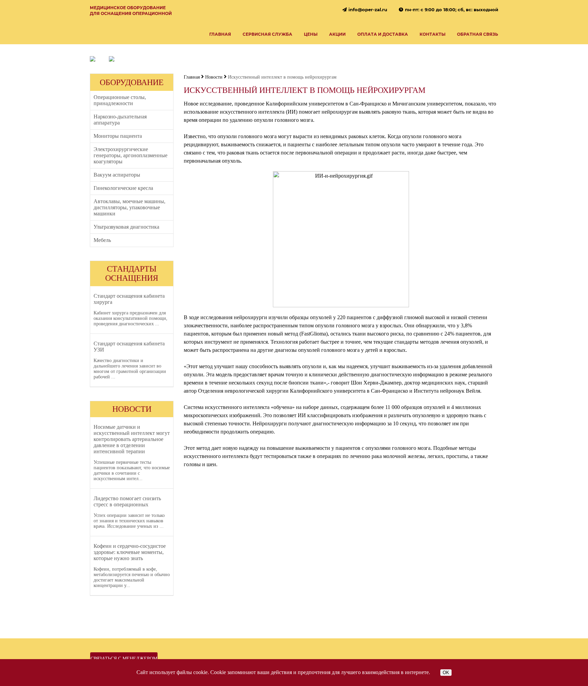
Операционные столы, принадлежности (120, 100)
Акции (337, 34)
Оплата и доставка (382, 34)
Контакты (432, 34)
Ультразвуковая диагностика (126, 227)
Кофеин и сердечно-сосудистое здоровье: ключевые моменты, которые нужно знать (130, 552)
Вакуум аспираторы (117, 175)
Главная (220, 34)
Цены (310, 34)
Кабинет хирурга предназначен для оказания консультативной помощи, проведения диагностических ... (130, 318)
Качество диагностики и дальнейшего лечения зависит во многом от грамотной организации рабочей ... (130, 368)
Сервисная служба (267, 34)
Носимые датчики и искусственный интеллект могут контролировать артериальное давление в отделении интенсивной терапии (132, 439)
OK (446, 672)
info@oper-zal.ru (367, 9)
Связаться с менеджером (124, 658)
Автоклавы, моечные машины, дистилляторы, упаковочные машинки (129, 207)
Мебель (102, 240)
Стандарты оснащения (131, 273)
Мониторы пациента (118, 136)
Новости (131, 409)
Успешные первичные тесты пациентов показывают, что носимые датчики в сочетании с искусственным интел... (132, 470)
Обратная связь (477, 34)
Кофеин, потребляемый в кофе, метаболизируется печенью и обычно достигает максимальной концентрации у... (132, 577)
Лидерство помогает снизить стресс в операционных (127, 501)
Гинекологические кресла (123, 188)
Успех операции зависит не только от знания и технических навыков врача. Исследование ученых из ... (129, 521)
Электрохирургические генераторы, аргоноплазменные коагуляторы (130, 155)
